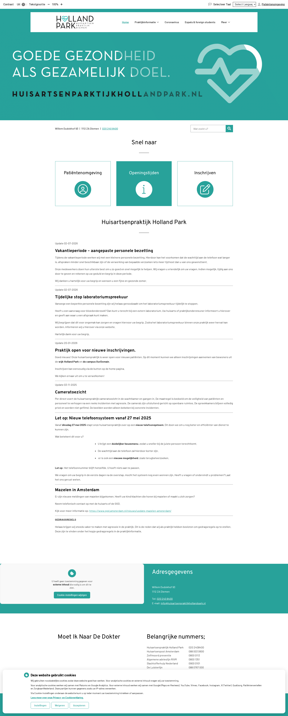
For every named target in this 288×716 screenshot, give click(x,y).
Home (125, 22)
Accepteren (79, 705)
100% (55, 4)
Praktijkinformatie (145, 22)
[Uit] (24, 4)
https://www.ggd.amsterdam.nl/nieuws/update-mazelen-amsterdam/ (130, 510)
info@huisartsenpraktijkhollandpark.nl (183, 603)
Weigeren (60, 705)
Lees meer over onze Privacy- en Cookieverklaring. (57, 697)
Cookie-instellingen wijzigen (72, 595)
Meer (224, 22)
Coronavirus (172, 22)
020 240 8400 (165, 598)
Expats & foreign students (200, 22)
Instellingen (40, 705)
